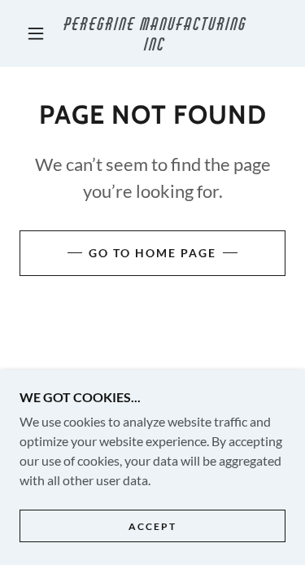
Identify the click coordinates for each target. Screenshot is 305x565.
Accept (152, 526)
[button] (36, 33)
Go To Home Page (152, 253)
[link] (155, 33)
